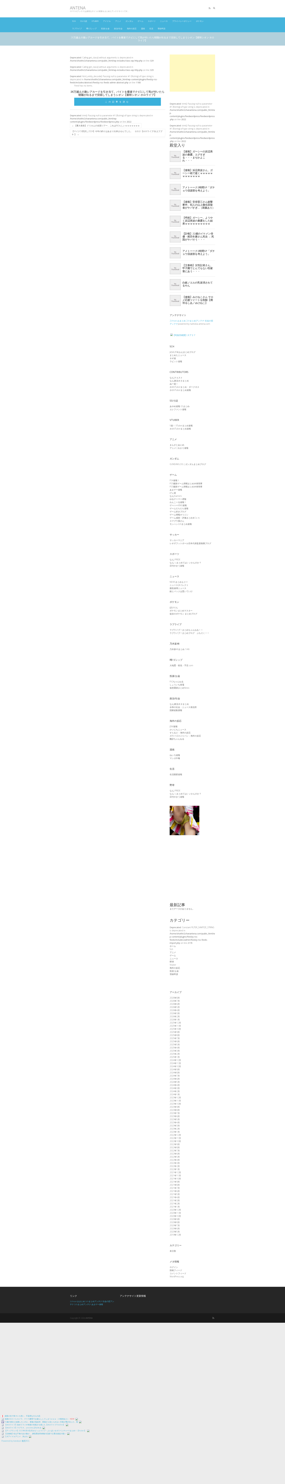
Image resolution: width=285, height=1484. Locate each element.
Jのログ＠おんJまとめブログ (182, 352)
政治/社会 (118, 28)
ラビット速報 (176, 361)
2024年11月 (175, 1063)
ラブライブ (77, 28)
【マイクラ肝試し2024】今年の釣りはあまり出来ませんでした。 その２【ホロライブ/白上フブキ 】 (117, 133)
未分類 (173, 1251)
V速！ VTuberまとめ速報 (181, 425)
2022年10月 (175, 1141)
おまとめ (181, 320)
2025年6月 (175, 1041)
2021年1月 (175, 1206)
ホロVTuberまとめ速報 (180, 390)
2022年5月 (175, 1156)
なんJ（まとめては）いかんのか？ (185, 562)
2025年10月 (175, 1028)
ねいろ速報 (175, 755)
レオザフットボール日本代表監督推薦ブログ (190, 543)
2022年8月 (175, 1147)
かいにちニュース (178, 729)
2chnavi (173, 320)
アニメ (118, 21)
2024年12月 (175, 1060)
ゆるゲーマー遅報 (178, 499)
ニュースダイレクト (179, 585)
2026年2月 (175, 1016)
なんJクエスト (176, 377)
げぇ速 (173, 492)
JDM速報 (174, 726)
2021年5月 (175, 1194)
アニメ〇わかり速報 (179, 448)
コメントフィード (178, 1273)
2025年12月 (175, 1022)
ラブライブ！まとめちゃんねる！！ (186, 629)
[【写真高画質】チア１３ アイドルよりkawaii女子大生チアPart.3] (184, 807)
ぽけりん (174, 607)
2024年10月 (175, 1066)
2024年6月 (175, 1078)
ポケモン (200, 21)
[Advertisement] (192, 73)
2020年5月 (175, 1231)
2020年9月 (175, 1219)
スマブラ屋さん (177, 520)
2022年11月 (175, 1138)
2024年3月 (175, 1088)
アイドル (107, 21)
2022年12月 (175, 1135)
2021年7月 (175, 1188)
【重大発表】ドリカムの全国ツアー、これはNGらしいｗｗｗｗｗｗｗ (106, 125)
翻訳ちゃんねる (177, 738)
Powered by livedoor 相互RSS (15, 1440)
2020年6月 (175, 1228)
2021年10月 (175, 1178)
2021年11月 (175, 1175)
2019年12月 (175, 1234)
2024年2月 (175, 1091)
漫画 (143, 28)
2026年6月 (175, 1004)
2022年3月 (175, 1163)
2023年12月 (175, 1097)
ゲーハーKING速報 (178, 505)
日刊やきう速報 (177, 565)
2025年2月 (175, 1053)
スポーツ (152, 21)
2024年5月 (175, 1082)
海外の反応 (132, 28)
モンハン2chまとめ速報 (181, 524)
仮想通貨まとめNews (179, 687)
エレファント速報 (178, 409)
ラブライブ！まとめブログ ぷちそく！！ (189, 633)
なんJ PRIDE (175, 559)
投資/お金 (105, 28)
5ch (74, 21)
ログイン (174, 1267)
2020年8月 (175, 1222)
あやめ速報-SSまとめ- (180, 406)
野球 (172, 961)
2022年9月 (175, 1144)
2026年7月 (175, 1000)
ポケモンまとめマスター (181, 610)
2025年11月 (175, 1025)
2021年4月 (175, 1197)
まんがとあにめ (177, 444)
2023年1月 (175, 1131)
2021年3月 (175, 1200)
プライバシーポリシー (181, 21)
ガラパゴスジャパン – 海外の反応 (185, 735)
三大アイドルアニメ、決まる (16, 1436)
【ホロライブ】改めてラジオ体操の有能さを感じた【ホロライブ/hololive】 (35, 1424)
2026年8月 (175, 997)
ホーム (173, 946)
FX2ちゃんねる (176, 681)
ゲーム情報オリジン (179, 514)
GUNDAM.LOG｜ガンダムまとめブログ (188, 464)
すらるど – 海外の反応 (180, 732)
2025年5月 (175, 1044)
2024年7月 (175, 1075)
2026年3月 (175, 1013)
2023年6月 (175, 1116)
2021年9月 (175, 1181)
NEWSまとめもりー (179, 582)
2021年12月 (175, 1172)
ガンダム (129, 21)
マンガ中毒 (175, 758)
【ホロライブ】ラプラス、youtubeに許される (23, 1427)
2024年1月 (175, 1094)
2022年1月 (175, 1169)
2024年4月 (175, 1085)
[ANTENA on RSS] (209, 8)
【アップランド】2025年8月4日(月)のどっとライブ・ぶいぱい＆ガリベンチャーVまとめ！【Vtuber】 (45, 1430)
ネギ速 (173, 358)
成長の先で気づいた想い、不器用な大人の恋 (22, 1416)
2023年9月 (175, 1106)
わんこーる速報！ (178, 502)
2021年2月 (175, 1203)
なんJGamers (176, 496)
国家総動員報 (176, 710)
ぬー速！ (174, 383)
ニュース (164, 21)
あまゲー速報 (176, 489)
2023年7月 (175, 1113)
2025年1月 (175, 1057)
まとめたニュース (178, 355)
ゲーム (140, 21)
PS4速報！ (174, 480)
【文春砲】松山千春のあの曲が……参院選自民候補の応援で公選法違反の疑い (35, 1433)
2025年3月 (175, 1050)
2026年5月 (175, 1007)
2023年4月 (175, 1122)
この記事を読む (117, 101)
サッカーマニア (177, 540)
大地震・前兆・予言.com (181, 665)
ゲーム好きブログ (178, 511)
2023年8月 (175, 1110)
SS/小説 (83, 21)
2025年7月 (175, 1038)
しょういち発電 (177, 684)
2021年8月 (175, 1184)
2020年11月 (175, 1212)
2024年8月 (175, 1072)
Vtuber (95, 21)
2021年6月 (175, 1191)
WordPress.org (177, 1276)
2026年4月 (175, 1010)
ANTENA (78, 7)
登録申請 (161, 28)
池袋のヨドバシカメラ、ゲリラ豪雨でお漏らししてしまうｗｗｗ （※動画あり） (37, 1419)
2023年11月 (175, 1100)
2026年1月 (175, 1019)
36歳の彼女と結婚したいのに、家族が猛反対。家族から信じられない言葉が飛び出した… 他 (41, 1422)
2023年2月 (175, 1128)
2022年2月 (175, 1166)
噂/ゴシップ (91, 28)
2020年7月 (175, 1225)
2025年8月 (175, 1035)
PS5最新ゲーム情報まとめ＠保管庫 (186, 483)
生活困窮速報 (176, 774)
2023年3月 (175, 1125)
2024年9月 (175, 1069)
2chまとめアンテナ (195, 320)
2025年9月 (175, 1032)
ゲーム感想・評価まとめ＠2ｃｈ (185, 517)
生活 (151, 28)
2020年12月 (175, 1209)
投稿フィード (176, 1270)
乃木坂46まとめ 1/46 (179, 649)
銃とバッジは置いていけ (181, 591)
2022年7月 (175, 1150)
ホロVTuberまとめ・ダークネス (184, 387)
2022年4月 (175, 1159)
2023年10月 (175, 1103)
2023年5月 (175, 1119)
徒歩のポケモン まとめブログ (183, 613)
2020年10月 (175, 1216)
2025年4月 (175, 1047)
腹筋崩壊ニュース (178, 588)
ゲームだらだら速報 (179, 508)
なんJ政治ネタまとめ (179, 380)
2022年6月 (175, 1153)
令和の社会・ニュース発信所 (183, 707)
